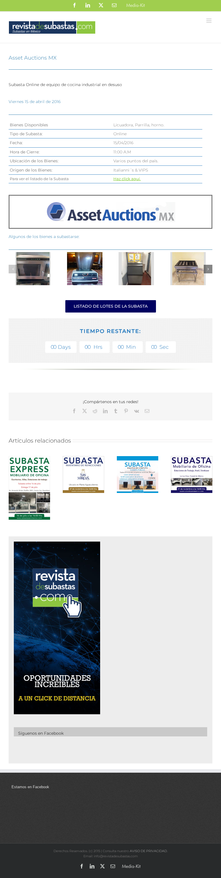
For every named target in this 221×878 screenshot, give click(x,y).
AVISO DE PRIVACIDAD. (148, 851)
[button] (13, 269)
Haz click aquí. (127, 178)
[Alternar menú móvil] (209, 21)
